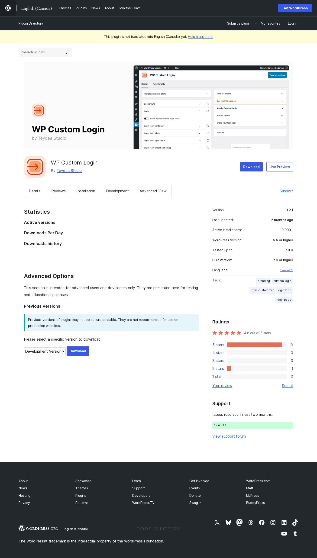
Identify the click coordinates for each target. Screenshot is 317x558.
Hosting (24, 495)
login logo (284, 290)
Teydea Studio (69, 170)
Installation (86, 191)
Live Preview (279, 167)
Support (286, 191)
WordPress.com (258, 481)
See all (287, 385)
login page (284, 299)
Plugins (80, 495)
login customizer (262, 290)
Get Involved (199, 481)
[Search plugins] (67, 52)
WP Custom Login (74, 162)
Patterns (81, 503)
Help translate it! (200, 37)
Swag (195, 503)
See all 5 (286, 270)
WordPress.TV (143, 503)
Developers (141, 495)
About (23, 481)
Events (194, 488)
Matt (249, 488)
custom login (282, 281)
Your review (222, 385)
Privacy (24, 503)
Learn (136, 481)
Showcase (83, 481)
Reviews (58, 191)
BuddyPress (255, 503)
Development (117, 191)
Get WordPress (295, 8)
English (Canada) (75, 529)
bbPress (252, 495)
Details (34, 191)
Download (251, 167)
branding (264, 281)
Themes (81, 488)
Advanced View (153, 191)
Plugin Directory (31, 23)
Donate (195, 495)
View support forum (229, 436)
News (23, 488)
